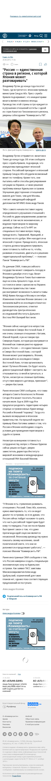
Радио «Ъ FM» (8, 57)
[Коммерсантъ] (5, 36)
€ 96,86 (18, 41)
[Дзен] (15, 734)
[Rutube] (26, 734)
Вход (36, 36)
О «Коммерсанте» (10, 716)
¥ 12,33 (26, 41)
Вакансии (7, 727)
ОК (45, 50)
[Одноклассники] (20, 734)
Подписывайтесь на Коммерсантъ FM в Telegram (24, 597)
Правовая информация (35, 721)
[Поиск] (41, 36)
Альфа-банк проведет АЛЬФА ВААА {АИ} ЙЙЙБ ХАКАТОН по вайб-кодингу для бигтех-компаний (15, 687)
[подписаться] (23, 613)
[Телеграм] (5, 734)
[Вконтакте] (10, 734)
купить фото (41, 150)
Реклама (6, 724)
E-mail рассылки (32, 724)
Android (29, 716)
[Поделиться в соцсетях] (45, 64)
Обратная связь (32, 719)
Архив (5, 719)
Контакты (7, 721)
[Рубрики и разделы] (46, 36)
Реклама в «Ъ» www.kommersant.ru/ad (25, 16)
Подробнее (16, 776)
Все (19, 674)
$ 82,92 (10, 41)
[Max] (31, 734)
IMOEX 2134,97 (36, 41)
